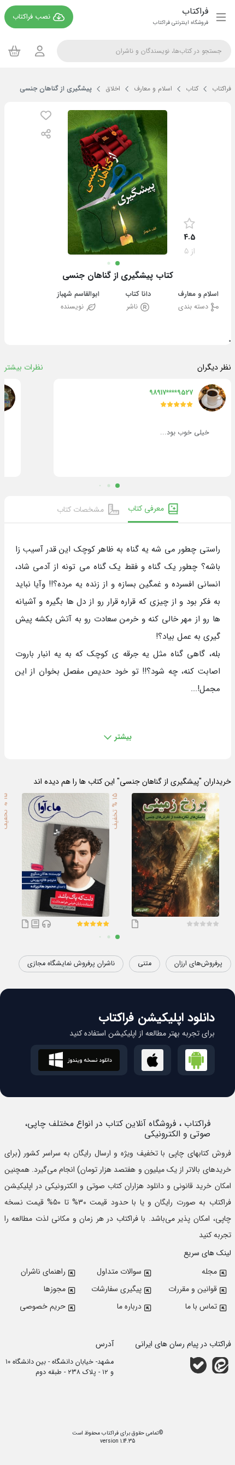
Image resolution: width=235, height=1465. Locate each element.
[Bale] (198, 1365)
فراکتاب (109, 1433)
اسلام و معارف (198, 294)
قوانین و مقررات (192, 1289)
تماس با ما (201, 1306)
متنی (144, 963)
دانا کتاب (138, 294)
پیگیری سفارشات (116, 1289)
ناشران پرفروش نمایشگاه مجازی (71, 963)
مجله (209, 1272)
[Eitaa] (220, 1365)
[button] (45, 115)
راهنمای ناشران (43, 1272)
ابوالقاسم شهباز (78, 294)
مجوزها (55, 1289)
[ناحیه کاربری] (40, 51)
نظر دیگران (214, 367)
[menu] (221, 17)
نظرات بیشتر (23, 367)
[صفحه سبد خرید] (14, 51)
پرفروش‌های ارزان (198, 963)
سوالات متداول (119, 1272)
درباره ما (129, 1306)
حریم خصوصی (43, 1306)
